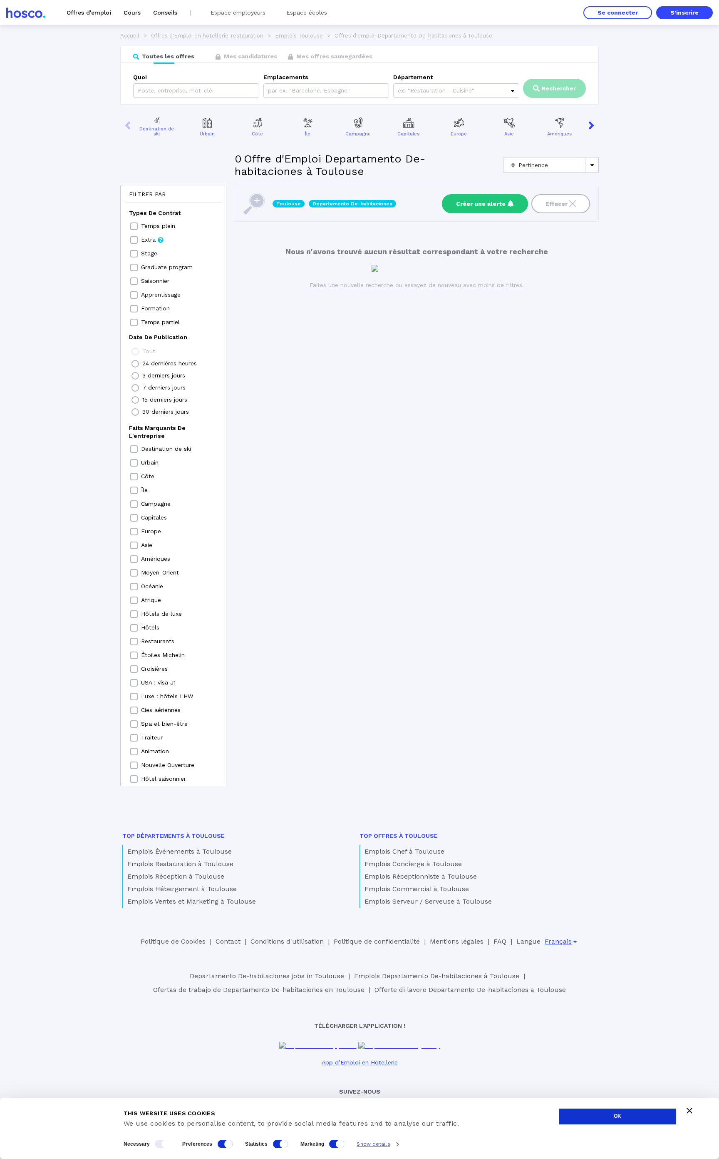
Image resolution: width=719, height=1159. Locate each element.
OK (617, 1116)
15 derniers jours (164, 399)
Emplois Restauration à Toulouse (180, 864)
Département (413, 77)
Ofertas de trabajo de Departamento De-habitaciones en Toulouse (258, 990)
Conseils (165, 12)
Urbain (207, 134)
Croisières (154, 668)
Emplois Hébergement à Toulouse (182, 889)
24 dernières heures (169, 363)
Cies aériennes (161, 710)
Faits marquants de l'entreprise (157, 432)
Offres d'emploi (89, 12)
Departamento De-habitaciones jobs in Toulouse (267, 976)
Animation (155, 751)
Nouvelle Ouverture (167, 765)
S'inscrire (684, 12)
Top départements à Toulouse (173, 835)
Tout (148, 351)
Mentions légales (456, 941)
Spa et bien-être (164, 723)
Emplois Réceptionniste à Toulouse (420, 876)
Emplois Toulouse (299, 35)
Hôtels (150, 627)
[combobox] (269, 91)
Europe (459, 134)
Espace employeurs (238, 12)
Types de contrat (155, 213)
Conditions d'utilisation (287, 941)
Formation (155, 308)
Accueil (129, 35)
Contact (228, 941)
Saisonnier (155, 280)
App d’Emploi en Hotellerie (360, 1062)
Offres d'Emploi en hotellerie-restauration (207, 35)
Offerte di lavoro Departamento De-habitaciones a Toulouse (470, 990)
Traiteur (152, 737)
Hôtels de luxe (161, 613)
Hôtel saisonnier (163, 778)
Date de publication (158, 337)
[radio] (135, 351)
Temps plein (158, 225)
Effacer (556, 203)
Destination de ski (156, 131)
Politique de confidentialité (377, 941)
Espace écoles (306, 12)
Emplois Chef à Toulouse (404, 851)
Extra (148, 239)
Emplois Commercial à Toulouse (416, 889)
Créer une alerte (481, 203)
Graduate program (167, 267)
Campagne (358, 134)
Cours (132, 12)
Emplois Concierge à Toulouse (413, 864)
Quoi (140, 77)
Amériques (559, 134)
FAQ (499, 941)
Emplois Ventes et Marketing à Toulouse (191, 901)
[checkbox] (134, 226)
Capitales (408, 134)
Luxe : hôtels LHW (167, 696)
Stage (149, 253)
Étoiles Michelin (163, 655)
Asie (509, 134)
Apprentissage (161, 294)
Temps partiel (160, 322)
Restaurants (157, 641)
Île (307, 134)
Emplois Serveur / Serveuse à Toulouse (428, 901)
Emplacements (285, 77)
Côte (257, 134)
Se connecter (618, 12)
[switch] (225, 1144)
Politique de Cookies (173, 941)
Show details (373, 1144)
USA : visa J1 (158, 682)
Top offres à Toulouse (399, 835)
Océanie (152, 586)
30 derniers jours (165, 411)
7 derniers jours (164, 387)
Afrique (151, 600)
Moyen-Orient (160, 572)
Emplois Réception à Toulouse (175, 876)
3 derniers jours (163, 375)
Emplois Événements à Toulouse (179, 851)
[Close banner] (689, 1111)
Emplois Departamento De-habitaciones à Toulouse (436, 976)
